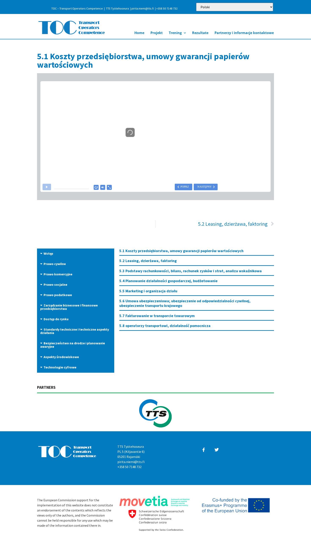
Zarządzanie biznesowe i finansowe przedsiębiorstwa (69, 307)
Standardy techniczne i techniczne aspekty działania (74, 331)
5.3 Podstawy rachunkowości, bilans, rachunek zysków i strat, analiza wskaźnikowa (190, 270)
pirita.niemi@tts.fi (142, 8)
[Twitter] (217, 450)
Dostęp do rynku (56, 319)
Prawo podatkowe (58, 295)
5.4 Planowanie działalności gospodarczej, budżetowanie (168, 280)
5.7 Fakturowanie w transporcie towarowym (157, 315)
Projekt (156, 32)
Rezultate (200, 32)
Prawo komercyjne (58, 274)
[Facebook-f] (204, 450)
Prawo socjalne (55, 284)
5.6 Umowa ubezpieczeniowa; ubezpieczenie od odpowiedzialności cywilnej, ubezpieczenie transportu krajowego (184, 303)
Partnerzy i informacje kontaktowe (244, 32)
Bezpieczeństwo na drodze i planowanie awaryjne (72, 345)
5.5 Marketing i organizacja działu (148, 291)
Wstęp (48, 253)
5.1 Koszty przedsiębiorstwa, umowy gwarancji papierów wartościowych (181, 250)
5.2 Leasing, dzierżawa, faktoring (148, 260)
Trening (175, 32)
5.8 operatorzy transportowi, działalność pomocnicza (165, 325)
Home (139, 32)
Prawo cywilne (55, 264)
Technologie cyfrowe (60, 367)
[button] (75, 254)
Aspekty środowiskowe (61, 357)
